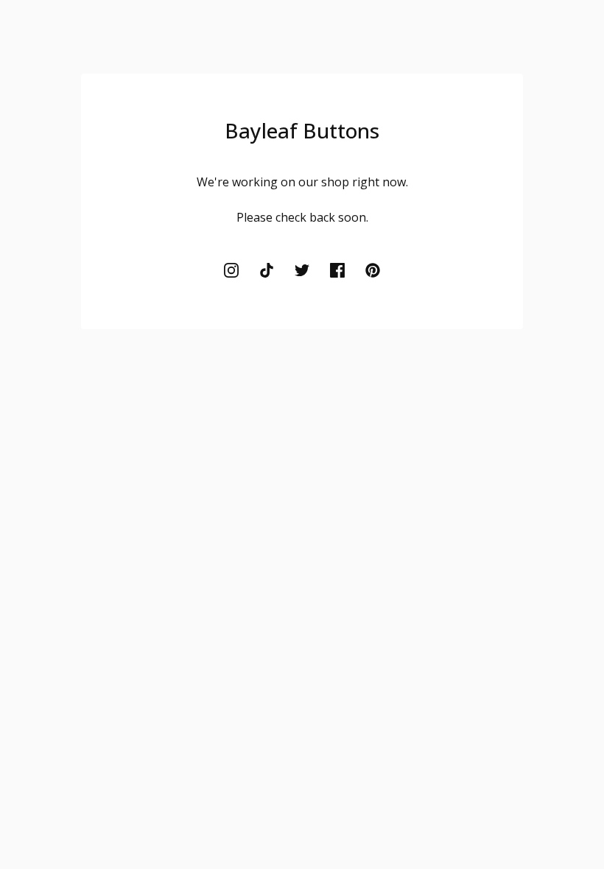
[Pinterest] (372, 270)
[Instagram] (231, 270)
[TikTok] (266, 270)
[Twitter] (302, 270)
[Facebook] (337, 270)
